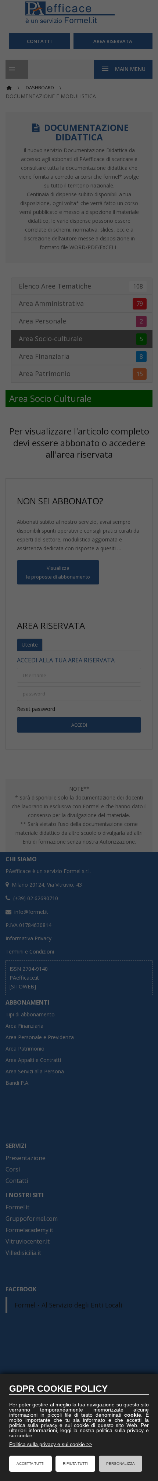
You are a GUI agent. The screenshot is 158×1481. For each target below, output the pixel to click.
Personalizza (120, 1464)
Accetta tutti (30, 1464)
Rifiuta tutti (75, 1464)
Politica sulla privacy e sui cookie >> (50, 1444)
